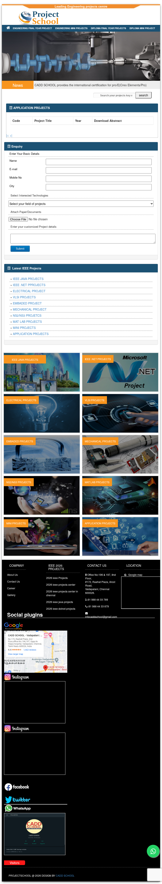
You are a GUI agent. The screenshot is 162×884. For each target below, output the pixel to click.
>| (11, 138)
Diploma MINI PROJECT (142, 28)
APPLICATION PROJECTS (31, 336)
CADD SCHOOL (65, 878)
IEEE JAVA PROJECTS (28, 281)
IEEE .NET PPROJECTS (29, 287)
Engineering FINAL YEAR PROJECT (32, 28)
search (143, 98)
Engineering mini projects (71, 28)
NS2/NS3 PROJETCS (27, 318)
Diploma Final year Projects (108, 28)
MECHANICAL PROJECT (30, 312)
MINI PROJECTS (24, 330)
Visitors (14, 865)
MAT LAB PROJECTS (27, 324)
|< (7, 138)
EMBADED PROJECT (27, 306)
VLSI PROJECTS (24, 299)
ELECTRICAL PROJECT (29, 293)
